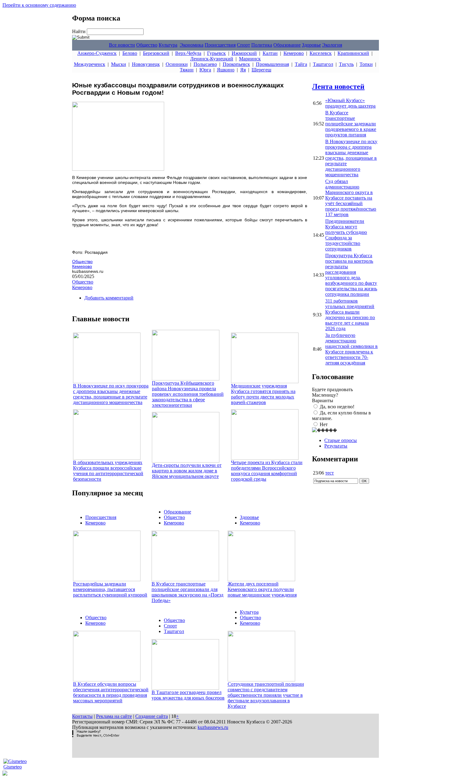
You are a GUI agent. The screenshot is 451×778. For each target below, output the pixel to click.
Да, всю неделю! (337, 406)
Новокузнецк (146, 64)
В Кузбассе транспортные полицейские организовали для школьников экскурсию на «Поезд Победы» (187, 592)
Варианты (322, 400)
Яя (243, 69)
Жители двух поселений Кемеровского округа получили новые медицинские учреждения (262, 589)
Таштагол (323, 64)
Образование (287, 45)
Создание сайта (151, 716)
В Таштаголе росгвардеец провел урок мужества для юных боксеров (188, 695)
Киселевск (321, 53)
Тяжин (187, 69)
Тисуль (346, 64)
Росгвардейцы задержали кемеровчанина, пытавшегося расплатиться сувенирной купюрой (110, 589)
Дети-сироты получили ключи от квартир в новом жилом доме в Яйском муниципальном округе (187, 471)
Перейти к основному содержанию (39, 5)
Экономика (191, 45)
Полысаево (205, 64)
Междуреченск (89, 64)
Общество (146, 45)
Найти (79, 31)
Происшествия (220, 45)
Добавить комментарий (108, 297)
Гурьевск (216, 53)
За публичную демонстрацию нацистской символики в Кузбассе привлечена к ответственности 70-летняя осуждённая (351, 349)
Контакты (82, 716)
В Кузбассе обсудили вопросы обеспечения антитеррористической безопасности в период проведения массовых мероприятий (110, 692)
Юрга (205, 69)
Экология (332, 45)
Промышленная (272, 64)
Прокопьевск (236, 64)
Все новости (122, 45)
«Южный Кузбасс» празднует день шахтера (350, 103)
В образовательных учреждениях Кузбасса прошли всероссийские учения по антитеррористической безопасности (108, 471)
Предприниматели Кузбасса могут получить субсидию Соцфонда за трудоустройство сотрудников (346, 235)
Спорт (243, 45)
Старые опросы (340, 440)
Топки (366, 64)
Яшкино (225, 69)
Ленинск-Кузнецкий (211, 58)
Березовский (156, 53)
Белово (129, 53)
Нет (324, 424)
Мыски (118, 64)
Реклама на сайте (114, 716)
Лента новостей (338, 86)
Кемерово (293, 53)
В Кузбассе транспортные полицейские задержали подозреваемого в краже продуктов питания (350, 123)
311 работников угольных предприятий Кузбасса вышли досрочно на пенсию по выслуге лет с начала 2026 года (350, 314)
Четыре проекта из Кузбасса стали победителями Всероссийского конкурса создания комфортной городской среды (267, 471)
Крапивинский (353, 53)
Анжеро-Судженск (97, 53)
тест (329, 472)
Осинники (177, 64)
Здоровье (311, 45)
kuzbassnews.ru (213, 727)
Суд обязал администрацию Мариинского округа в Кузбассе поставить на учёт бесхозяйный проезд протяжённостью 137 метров (350, 198)
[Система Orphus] (95, 735)
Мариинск (250, 58)
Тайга (301, 64)
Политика (261, 45)
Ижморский (244, 53)
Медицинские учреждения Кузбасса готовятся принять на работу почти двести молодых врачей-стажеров (263, 394)
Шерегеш (261, 69)
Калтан (270, 53)
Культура (168, 45)
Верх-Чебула (188, 53)
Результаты (335, 445)
